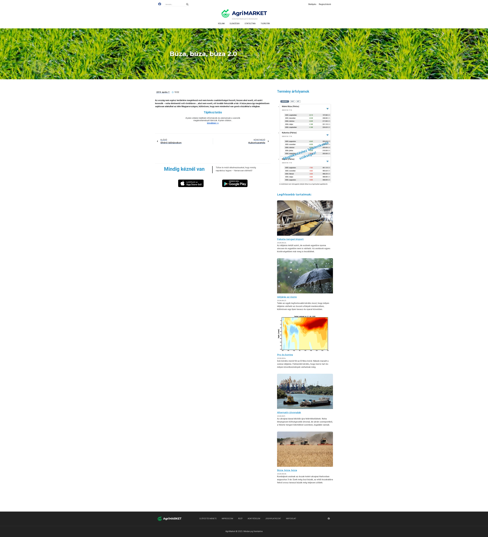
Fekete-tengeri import (290, 239)
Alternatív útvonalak (289, 412)
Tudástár (265, 24)
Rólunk (221, 24)
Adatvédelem (254, 519)
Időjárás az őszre (287, 297)
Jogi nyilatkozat (273, 519)
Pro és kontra (285, 354)
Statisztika (250, 24)
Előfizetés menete (208, 519)
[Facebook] (159, 4)
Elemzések (235, 24)
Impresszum (227, 519)
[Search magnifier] (187, 4)
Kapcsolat (291, 519)
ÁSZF (240, 519)
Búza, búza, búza (287, 470)
